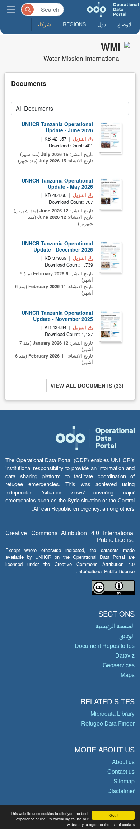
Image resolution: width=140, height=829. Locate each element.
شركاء (44, 24)
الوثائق (127, 636)
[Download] (110, 137)
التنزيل (79, 138)
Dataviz (125, 655)
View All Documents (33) (86, 386)
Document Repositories (105, 645)
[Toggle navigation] (11, 9)
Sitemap (124, 781)
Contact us (121, 771)
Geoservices (119, 665)
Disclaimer (121, 791)
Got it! (113, 815)
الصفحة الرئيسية (115, 626)
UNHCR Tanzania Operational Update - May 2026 (57, 183)
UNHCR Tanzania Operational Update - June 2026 (57, 127)
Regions (74, 24)
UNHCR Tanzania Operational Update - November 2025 (57, 315)
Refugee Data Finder (108, 723)
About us (123, 761)
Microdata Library (112, 713)
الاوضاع (125, 24)
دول (102, 24)
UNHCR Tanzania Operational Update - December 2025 (57, 246)
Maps (128, 675)
